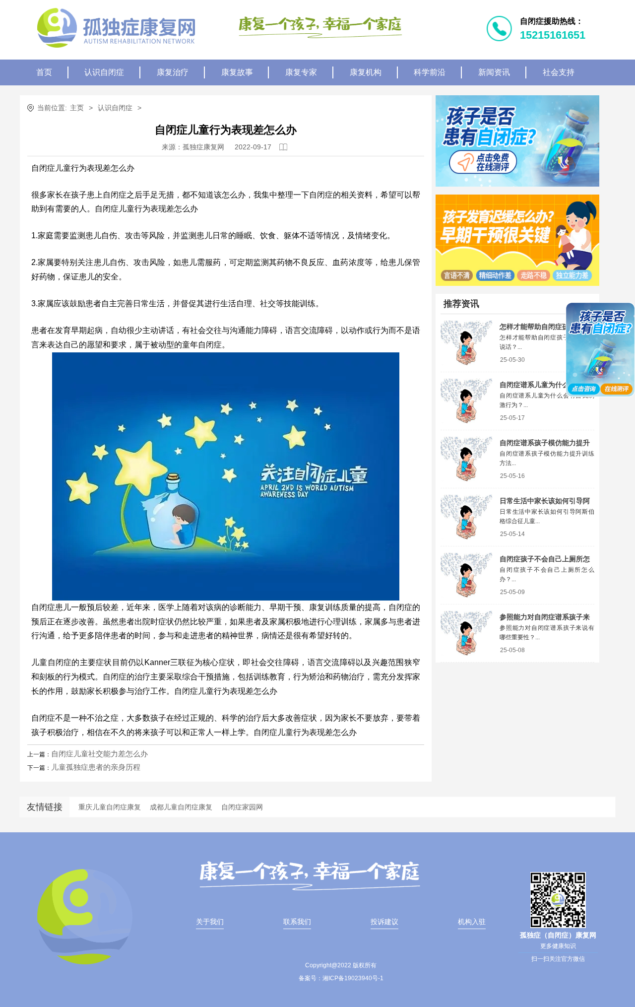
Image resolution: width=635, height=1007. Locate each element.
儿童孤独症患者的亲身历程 (95, 767)
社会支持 (558, 72)
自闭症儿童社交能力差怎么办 (99, 753)
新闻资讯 (494, 72)
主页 (77, 108)
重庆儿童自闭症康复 (109, 807)
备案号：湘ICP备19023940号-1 (341, 978)
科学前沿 (429, 72)
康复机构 (365, 72)
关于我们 (210, 922)
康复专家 (301, 72)
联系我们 (297, 922)
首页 (44, 72)
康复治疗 (173, 72)
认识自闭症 (104, 72)
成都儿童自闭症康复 (181, 807)
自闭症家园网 (242, 807)
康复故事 (237, 72)
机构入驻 (472, 922)
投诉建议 (384, 922)
